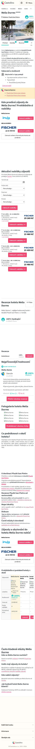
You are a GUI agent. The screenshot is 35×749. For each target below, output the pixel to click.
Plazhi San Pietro (14, 17)
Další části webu (7, 725)
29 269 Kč (29, 218)
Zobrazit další (6, 86)
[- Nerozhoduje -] (13, 188)
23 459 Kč (29, 250)
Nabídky (13, 42)
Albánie (5, 17)
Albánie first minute (23, 490)
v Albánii (15, 658)
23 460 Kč (29, 234)
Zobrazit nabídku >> (25, 118)
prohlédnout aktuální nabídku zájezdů (13, 671)
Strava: (3, 199)
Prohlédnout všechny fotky (17, 426)
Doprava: (4, 192)
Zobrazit (29, 356)
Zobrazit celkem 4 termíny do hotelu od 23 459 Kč (17, 136)
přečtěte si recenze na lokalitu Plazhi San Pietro (16, 501)
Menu (30, 3)
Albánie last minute (7, 488)
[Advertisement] (17, 157)
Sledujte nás (5, 737)
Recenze (23, 42)
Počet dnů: (4, 185)
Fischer (9, 176)
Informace (5, 731)
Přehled (5, 43)
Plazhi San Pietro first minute (16, 95)
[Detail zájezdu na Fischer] (29, 216)
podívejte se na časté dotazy (10, 525)
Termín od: (4, 180)
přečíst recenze (6, 692)
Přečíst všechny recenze (17, 399)
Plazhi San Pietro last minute (16, 93)
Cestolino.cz (5, 356)
